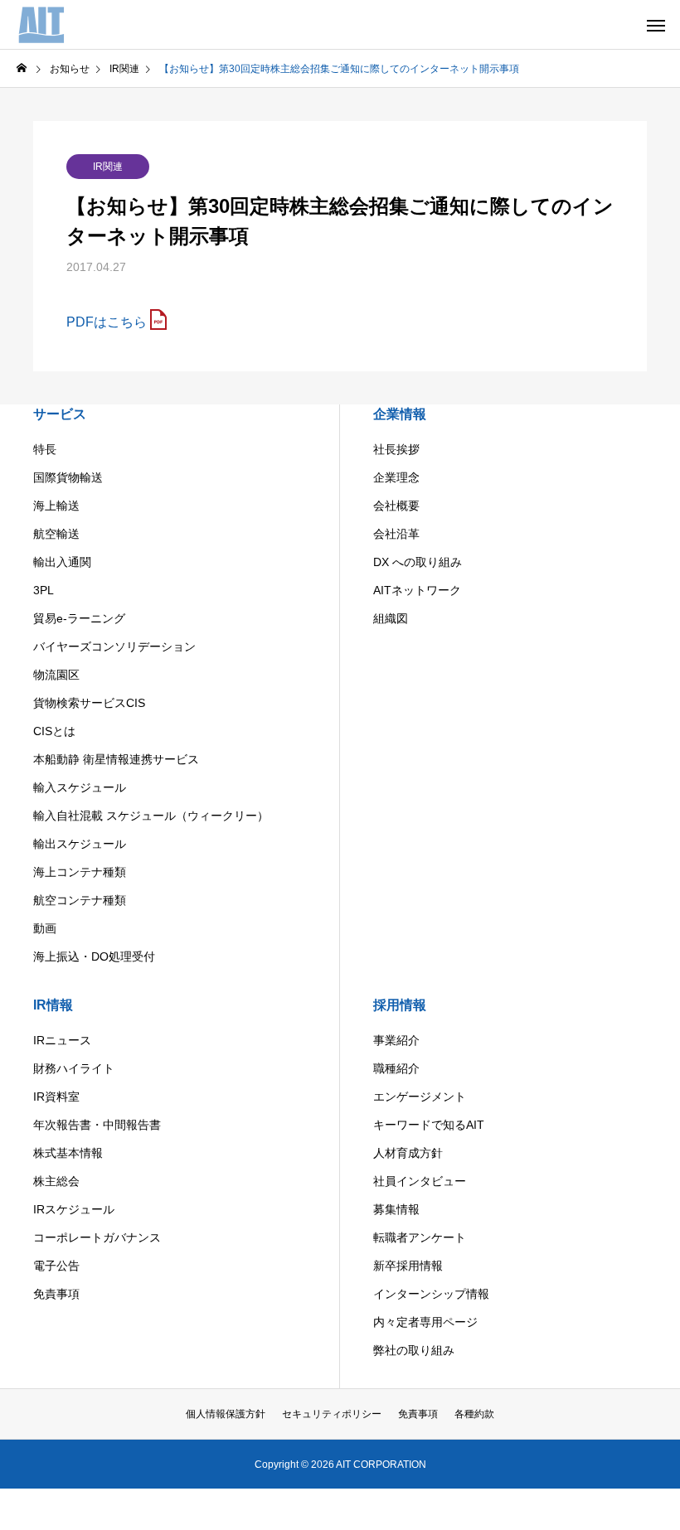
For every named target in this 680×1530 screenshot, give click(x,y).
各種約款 (474, 1414)
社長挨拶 (396, 449)
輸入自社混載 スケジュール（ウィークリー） (151, 815)
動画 (44, 928)
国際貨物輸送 (68, 477)
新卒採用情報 (408, 1265)
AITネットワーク (417, 590)
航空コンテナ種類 (79, 900)
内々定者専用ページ (425, 1322)
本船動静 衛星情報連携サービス (116, 759)
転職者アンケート (419, 1237)
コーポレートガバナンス (97, 1237)
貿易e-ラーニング (79, 618)
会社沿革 (396, 533)
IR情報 (53, 1005)
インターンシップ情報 (431, 1293)
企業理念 (396, 477)
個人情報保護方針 (225, 1414)
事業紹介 (396, 1040)
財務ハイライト (73, 1068)
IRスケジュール (73, 1209)
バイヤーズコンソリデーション (114, 646)
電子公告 (56, 1265)
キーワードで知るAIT (428, 1124)
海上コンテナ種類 (79, 872)
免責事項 (56, 1293)
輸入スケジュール (79, 787)
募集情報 (396, 1209)
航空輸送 (56, 533)
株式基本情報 (68, 1153)
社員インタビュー (419, 1181)
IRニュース (62, 1040)
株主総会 (56, 1181)
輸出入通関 (62, 562)
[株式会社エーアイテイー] (42, 25)
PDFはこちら (106, 322)
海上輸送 (56, 505)
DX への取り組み (417, 562)
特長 (44, 449)
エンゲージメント (419, 1096)
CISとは (54, 731)
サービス (59, 414)
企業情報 (399, 414)
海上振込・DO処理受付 (94, 956)
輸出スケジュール (79, 843)
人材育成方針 (408, 1153)
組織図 (390, 618)
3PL (43, 590)
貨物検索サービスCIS (89, 702)
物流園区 (56, 674)
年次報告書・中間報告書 (97, 1124)
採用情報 (399, 1005)
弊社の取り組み (413, 1350)
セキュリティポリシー (331, 1414)
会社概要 (396, 505)
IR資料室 (56, 1096)
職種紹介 (396, 1068)
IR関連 (108, 166)
